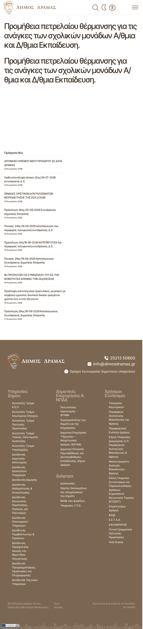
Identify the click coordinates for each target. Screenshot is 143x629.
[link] (29, 7)
